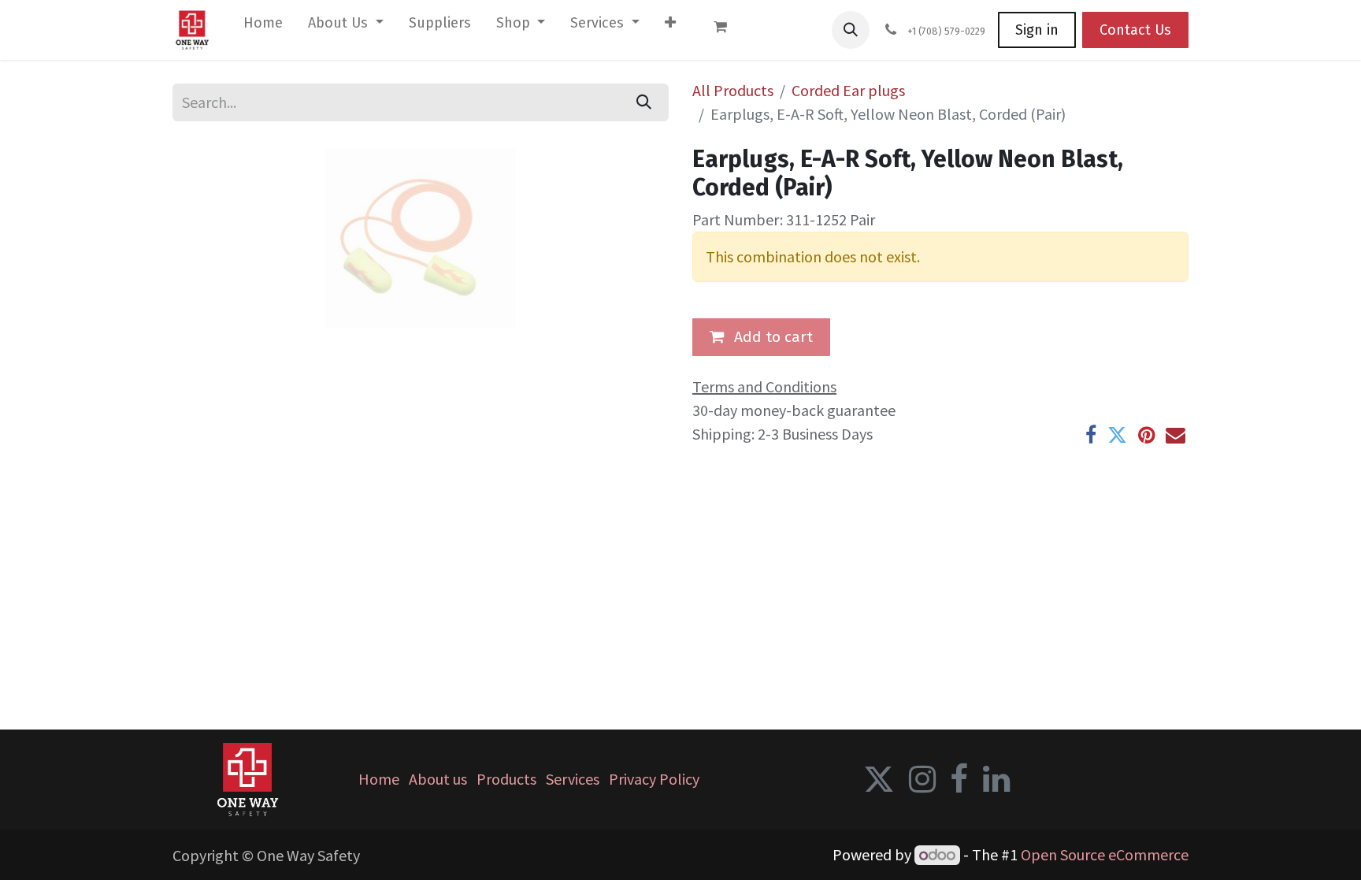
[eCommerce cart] (728, 30)
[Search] (644, 102)
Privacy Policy (654, 779)
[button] (851, 30)
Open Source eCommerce (1105, 854)
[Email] (1175, 435)
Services (572, 779)
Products (506, 779)
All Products (732, 90)
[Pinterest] (1146, 435)
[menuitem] (263, 26)
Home (378, 779)
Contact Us (1135, 30)
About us (438, 779)
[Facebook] (1090, 435)
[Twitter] (1117, 435)
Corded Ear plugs (848, 90)
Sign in (1037, 30)
